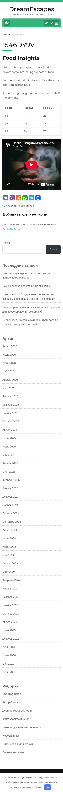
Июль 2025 (9, 438)
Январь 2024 (10, 588)
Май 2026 (8, 371)
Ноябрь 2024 (10, 505)
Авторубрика (10, 702)
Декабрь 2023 (10, 597)
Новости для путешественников (21, 727)
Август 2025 (9, 430)
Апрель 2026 (10, 380)
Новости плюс (10, 736)
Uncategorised (11, 694)
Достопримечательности (17, 710)
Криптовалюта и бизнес (16, 719)
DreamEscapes (31, 9)
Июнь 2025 (9, 446)
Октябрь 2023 (10, 613)
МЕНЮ (48, 23)
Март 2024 (9, 572)
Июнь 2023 (9, 630)
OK (47, 787)
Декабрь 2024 (10, 497)
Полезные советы (13, 752)
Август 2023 (9, 622)
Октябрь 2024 (10, 513)
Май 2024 (8, 555)
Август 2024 (9, 530)
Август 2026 (9, 346)
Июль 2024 (9, 538)
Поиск (6, 243)
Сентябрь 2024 (11, 522)
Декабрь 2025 (10, 405)
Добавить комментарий (20, 206)
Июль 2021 (8, 647)
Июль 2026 (9, 355)
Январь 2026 (10, 396)
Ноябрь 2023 (10, 605)
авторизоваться (11, 228)
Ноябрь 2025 (10, 413)
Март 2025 (8, 471)
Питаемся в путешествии (17, 744)
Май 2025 (8, 455)
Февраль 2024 (11, 580)
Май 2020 (8, 664)
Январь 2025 (10, 488)
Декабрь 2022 (10, 639)
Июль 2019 (8, 672)
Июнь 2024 (9, 547)
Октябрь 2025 (10, 421)
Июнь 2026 (9, 363)
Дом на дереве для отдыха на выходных (26, 286)
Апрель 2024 (10, 563)
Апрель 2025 (10, 463)
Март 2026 (8, 388)
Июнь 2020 (9, 655)
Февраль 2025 (11, 480)
